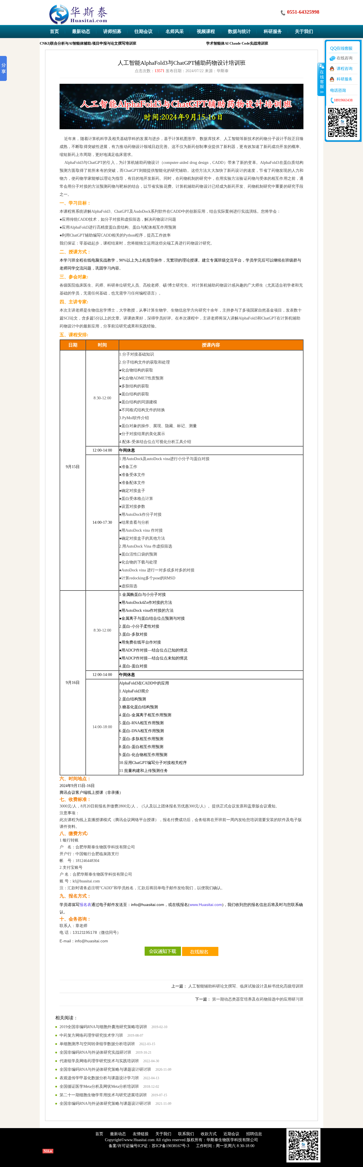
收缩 (321, 79)
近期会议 (231, 1134)
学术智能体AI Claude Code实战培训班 (232, 43)
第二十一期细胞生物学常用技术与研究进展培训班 (103, 1095)
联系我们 (186, 1134)
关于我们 (163, 1134)
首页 (99, 1134)
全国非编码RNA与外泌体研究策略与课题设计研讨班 (105, 1069)
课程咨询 (345, 68)
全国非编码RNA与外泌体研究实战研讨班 (95, 1052)
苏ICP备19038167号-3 (170, 1146)
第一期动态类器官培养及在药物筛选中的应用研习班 (257, 999)
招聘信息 (254, 1134)
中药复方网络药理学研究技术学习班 (91, 1035)
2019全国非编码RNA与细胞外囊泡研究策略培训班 (103, 1027)
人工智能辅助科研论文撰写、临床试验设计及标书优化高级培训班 (245, 986)
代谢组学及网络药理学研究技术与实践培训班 (99, 1061)
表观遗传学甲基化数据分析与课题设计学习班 (99, 1078)
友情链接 (141, 1134)
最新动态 (118, 1134)
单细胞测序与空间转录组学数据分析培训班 (97, 1044)
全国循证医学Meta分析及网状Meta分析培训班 (99, 1086)
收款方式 (209, 1134)
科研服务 (345, 79)
